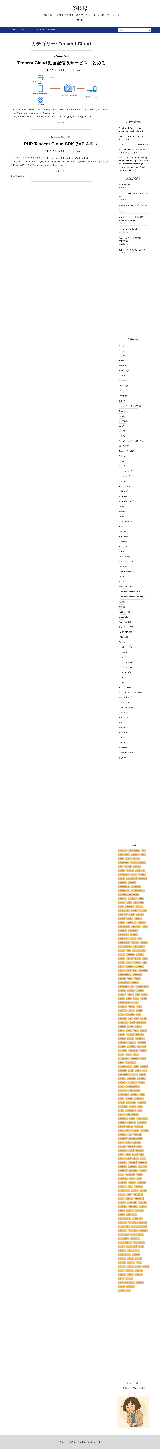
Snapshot (123, 1150)
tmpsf (139, 1174)
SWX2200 (142, 1162)
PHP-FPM (123, 1090)
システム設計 (124, 712)
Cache (134, 910)
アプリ (121, 381)
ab (144, 850)
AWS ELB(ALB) (124, 890)
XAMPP (143, 1206)
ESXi (130, 978)
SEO (120, 582)
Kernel (144, 1030)
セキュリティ (124, 662)
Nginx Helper (131, 1062)
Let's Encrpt (140, 1038)
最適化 (131, 1274)
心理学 (121, 531)
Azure (141, 898)
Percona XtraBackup (133, 1086)
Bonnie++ (139, 906)
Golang (122, 491)
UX (120, 391)
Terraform (143, 1170)
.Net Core (122, 850)
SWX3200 (133, 1166)
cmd (145, 926)
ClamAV (138, 918)
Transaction (123, 1178)
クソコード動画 (124, 1226)
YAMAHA (124, 632)
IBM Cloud (123, 1018)
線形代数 (140, 1282)
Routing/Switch (124, 1130)
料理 (120, 737)
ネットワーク (124, 627)
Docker (122, 962)
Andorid (128, 866)
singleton (122, 1146)
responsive (132, 1122)
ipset (131, 1022)
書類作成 (122, 1274)
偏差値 (131, 1258)
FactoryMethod (124, 982)
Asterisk (134, 874)
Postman (141, 1102)
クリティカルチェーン (139, 1226)
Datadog (144, 942)
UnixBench (141, 1182)
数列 (121, 1270)
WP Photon (133, 1206)
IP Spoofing (140, 1022)
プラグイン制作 (139, 1242)
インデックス (131, 1214)
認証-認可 (123, 446)
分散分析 (122, 1262)
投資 (120, 466)
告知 (120, 401)
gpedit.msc (123, 1006)
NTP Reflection (124, 1074)
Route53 (138, 1126)
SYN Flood (143, 1166)
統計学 (121, 732)
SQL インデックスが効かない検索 (132, 250)
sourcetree (139, 1150)
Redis (132, 1118)
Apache (130, 870)
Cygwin (135, 942)
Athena (142, 874)
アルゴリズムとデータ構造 (129, 441)
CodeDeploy (133, 930)
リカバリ (122, 1250)
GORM (136, 1002)
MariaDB (122, 1046)
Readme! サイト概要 (46, 29)
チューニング (124, 562)
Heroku (132, 1010)
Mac (121, 350)
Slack (138, 1146)
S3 (130, 1134)
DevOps (122, 386)
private (132, 1106)
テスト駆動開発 (124, 1234)
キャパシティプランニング (137, 1222)
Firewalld (122, 990)
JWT (136, 1030)
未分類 (121, 758)
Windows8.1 (132, 1202)
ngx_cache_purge (125, 1066)
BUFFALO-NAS (124, 910)
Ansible (122, 870)
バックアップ (135, 1238)
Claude (122, 922)
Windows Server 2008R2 (131, 597)
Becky (121, 902)
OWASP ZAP (132, 1082)
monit (121, 1054)
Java (121, 416)
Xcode (122, 1210)
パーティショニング (125, 1242)
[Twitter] (134, 1393)
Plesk (142, 1094)
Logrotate (123, 1042)
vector (130, 1186)
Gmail (136, 998)
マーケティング (125, 707)
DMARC (137, 958)
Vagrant (122, 1186)
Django (122, 958)
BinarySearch (139, 902)
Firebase (123, 371)
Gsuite (132, 1006)
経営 (120, 431)
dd (129, 950)
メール (121, 536)
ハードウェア (124, 667)
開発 (120, 356)
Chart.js (131, 914)
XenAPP (130, 1210)
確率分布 (129, 1278)
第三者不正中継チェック (127, 1282)
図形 (139, 1262)
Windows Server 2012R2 (131, 592)
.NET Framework (134, 850)
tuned (139, 1178)
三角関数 (136, 1254)
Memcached (133, 1050)
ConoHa (134, 934)
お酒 (120, 436)
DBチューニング (139, 946)
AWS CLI (132, 882)
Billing (129, 902)
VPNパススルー (124, 1190)
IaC (120, 461)
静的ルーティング (125, 1290)
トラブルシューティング (128, 692)
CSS (133, 938)
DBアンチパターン (125, 946)
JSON (129, 1030)
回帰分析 (131, 1262)
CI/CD (121, 918)
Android (137, 866)
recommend (123, 1118)
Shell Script (137, 1142)
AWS (121, 546)
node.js (144, 1066)
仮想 (120, 607)
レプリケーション (134, 1250)
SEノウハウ (123, 687)
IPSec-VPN (123, 1022)
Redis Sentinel (142, 1118)
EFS (134, 970)
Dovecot (137, 962)
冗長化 (139, 1258)
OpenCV (122, 1078)
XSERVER (140, 1210)
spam (128, 1154)
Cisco (122, 637)
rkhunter (129, 1126)
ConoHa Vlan (124, 938)
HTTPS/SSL (130, 1014)
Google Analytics (125, 1002)
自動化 (122, 1286)
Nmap (136, 1066)
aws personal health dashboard (129, 894)
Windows (123, 622)
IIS (131, 1018)
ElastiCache (143, 970)
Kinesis (130, 1034)
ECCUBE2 (129, 966)
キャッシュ (123, 1222)
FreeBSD (140, 990)
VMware (123, 612)
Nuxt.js (122, 496)
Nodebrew (123, 1070)
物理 (120, 727)
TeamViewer (132, 1170)
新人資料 (139, 1270)
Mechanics (123, 1050)
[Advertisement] (133, 78)
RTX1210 (122, 1134)
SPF (135, 1154)
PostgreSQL (131, 1102)
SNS (131, 1150)
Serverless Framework (135, 1138)
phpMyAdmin (123, 1094)
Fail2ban (135, 982)
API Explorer (19, 176)
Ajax (128, 858)
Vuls (121, 1198)
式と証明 (122, 1266)
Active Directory (124, 854)
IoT (120, 376)
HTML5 (140, 1010)
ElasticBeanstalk (124, 974)
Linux (121, 617)
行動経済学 (131, 1286)
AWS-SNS (123, 882)
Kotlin (121, 366)
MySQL (123, 557)
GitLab (122, 998)
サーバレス (123, 1230)
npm (138, 1070)
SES (121, 1142)
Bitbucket (129, 906)
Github (145, 994)
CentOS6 (143, 910)
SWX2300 (123, 1166)
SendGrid (138, 1134)
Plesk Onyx (139, 1098)
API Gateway (124, 874)
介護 (120, 481)
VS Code (143, 1190)
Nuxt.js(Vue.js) (125, 501)
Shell (128, 1142)
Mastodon (132, 1046)
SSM (143, 1158)
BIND (121, 906)
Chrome (140, 914)
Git (138, 994)
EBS (145, 962)
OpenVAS (142, 1078)
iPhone (144, 1018)
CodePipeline (124, 934)
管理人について (26, 29)
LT (120, 506)
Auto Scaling (131, 878)
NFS (143, 1058)
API (120, 361)
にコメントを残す (73, 69)
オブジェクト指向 (125, 1218)
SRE (121, 1158)
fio (132, 986)
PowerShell (123, 1106)
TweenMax (123, 1182)
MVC (136, 1054)
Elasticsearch (137, 974)
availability (142, 878)
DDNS (121, 954)
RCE (139, 1110)
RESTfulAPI (142, 1122)
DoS (129, 962)
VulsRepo (129, 1198)
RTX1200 (145, 1130)
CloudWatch (136, 926)
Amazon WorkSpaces (138, 862)
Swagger (132, 1162)
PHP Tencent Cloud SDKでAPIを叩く (61, 143)
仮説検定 (122, 1258)
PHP (69, 137)
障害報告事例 (124, 697)
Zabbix (122, 1214)
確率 (121, 1278)
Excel (137, 978)
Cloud (121, 541)
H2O (139, 1006)
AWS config (136, 886)
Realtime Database (132, 1114)
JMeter (131, 1026)
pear (121, 1086)
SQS (141, 1154)
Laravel (131, 1038)
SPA (121, 1154)
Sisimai (131, 1146)
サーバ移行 (133, 1230)
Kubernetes (139, 1034)
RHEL (121, 1126)
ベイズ (122, 1246)
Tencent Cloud (62, 56)
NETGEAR (135, 1058)
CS (120, 516)
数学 (120, 722)
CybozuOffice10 (124, 942)
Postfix (122, 1102)
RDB (121, 526)
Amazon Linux (124, 862)
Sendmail (122, 1138)
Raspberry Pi (130, 1110)
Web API (122, 1202)
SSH (128, 1158)
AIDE (121, 858)
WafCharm (139, 1198)
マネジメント (124, 702)
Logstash (132, 1042)
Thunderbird (130, 1174)
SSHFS (135, 1158)
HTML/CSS (124, 672)
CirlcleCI (129, 918)
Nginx (121, 1062)
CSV (139, 938)
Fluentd (131, 990)
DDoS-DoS (131, 954)
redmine (122, 1122)
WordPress (125, 572)
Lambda (122, 1038)
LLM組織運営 (124, 521)
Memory (143, 1050)
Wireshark (143, 1202)
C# (120, 577)
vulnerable (138, 1194)
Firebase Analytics (142, 986)
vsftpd (121, 1194)
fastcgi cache (124, 986)
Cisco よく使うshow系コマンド (132, 229)
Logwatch (142, 1042)
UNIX (121, 657)
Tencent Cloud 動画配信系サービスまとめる (61, 62)
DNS (145, 958)
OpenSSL (132, 1078)
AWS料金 (132, 898)
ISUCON (122, 1026)
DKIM (129, 958)
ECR (121, 970)
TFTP (121, 1174)
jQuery (139, 1026)
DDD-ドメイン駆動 (139, 950)
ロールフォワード (125, 1254)
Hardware (122, 1010)
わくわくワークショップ (128, 406)
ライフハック (124, 471)
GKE (129, 998)
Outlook (122, 1082)
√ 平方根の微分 (125, 184)
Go (120, 426)
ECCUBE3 (140, 966)
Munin (129, 1054)
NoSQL (122, 396)
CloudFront (141, 922)
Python (122, 642)
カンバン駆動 (138, 1218)
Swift (121, 411)
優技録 (80, 8)
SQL (120, 551)
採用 (146, 1266)
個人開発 (122, 421)
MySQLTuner (123, 1058)
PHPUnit (134, 1094)
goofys (144, 998)
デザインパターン (138, 1234)
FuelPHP (122, 994)
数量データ (129, 1270)
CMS (121, 567)
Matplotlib (141, 1046)
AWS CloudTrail (124, 886)
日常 (120, 456)
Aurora (122, 878)
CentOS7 (122, 914)
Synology (122, 1170)
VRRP (134, 1190)
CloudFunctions (124, 926)
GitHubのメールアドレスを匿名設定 (133, 144)
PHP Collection (134, 1090)
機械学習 (122, 717)
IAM (139, 1014)
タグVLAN (143, 1230)
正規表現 (139, 1274)
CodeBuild (123, 930)
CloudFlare (131, 922)
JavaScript (123, 647)
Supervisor (123, 1162)
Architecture (124, 486)
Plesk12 (129, 1098)
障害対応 (122, 511)
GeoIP (131, 994)
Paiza (142, 1082)
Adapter (135, 854)
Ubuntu (132, 1182)
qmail (121, 1110)
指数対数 (138, 1266)
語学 (120, 742)
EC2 (121, 966)
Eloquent (122, 978)
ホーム (14, 29)
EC (120, 682)
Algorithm (136, 858)
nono (131, 1070)
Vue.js (129, 1194)
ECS (128, 970)
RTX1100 (135, 1130)
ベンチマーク (131, 1246)
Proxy (140, 1106)
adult (143, 854)
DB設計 (122, 950)
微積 (130, 1266)
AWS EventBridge (138, 890)
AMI (121, 866)
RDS (121, 1114)
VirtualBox (139, 1186)
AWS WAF (123, 898)
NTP (145, 1070)
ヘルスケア (123, 476)
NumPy (135, 1074)
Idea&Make (124, 753)
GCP (121, 345)
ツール (121, 652)
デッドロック (123, 1238)
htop (121, 1014)
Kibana (122, 1034)
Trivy (132, 1178)
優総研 (121, 747)
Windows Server (126, 587)
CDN (121, 677)
